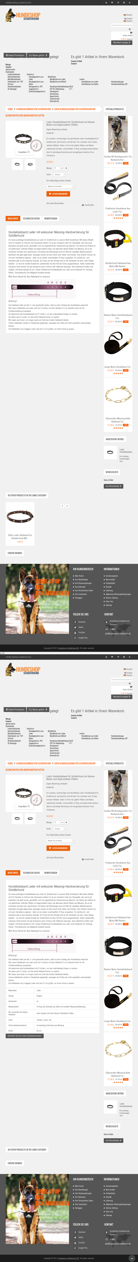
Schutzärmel (54, 98)
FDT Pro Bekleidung (57, 88)
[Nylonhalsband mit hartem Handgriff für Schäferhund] (118, 240)
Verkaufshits (110, 583)
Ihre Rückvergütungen (83, 583)
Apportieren (54, 96)
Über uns (109, 601)
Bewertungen (50, 218)
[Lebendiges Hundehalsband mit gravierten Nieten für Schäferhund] (20, 516)
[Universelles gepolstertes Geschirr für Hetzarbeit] (118, 134)
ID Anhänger (12, 88)
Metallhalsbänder (14, 79)
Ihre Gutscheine (81, 594)
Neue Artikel (110, 579)
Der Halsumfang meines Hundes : (59, 180)
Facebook (81, 622)
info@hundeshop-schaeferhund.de (118, 633)
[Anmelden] (129, 3)
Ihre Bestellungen (81, 579)
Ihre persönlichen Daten (84, 590)
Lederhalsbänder (14, 74)
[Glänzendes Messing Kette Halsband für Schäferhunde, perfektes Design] (118, 396)
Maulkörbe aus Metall (58, 81)
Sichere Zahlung (112, 598)
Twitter (80, 627)
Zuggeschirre (33, 88)
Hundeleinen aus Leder (90, 81)
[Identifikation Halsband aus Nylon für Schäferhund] (118, 292)
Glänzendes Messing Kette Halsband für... (118, 420)
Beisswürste (54, 101)
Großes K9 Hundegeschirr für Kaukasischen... (118, 158)
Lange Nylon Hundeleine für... (118, 366)
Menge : (49, 168)
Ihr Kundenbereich (83, 569)
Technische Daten (31, 218)
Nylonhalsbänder (14, 76)
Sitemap (109, 605)
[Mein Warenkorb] (118, 3)
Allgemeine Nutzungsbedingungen (118, 594)
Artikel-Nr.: (50, 133)
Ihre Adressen (80, 587)
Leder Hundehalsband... (126, 450)
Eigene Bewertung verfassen (56, 129)
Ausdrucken (89, 205)
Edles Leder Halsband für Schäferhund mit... (20, 537)
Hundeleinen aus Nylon (90, 84)
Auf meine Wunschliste (55, 203)
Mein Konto (79, 576)
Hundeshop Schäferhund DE (68, 648)
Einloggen (78, 598)
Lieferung (109, 590)
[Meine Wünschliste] (112, 3)
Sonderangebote (112, 576)
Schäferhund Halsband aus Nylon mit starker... (118, 265)
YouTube (81, 632)
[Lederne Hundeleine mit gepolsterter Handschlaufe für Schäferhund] (118, 186)
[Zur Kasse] (124, 3)
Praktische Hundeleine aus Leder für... (118, 210)
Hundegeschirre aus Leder (36, 78)
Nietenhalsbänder (14, 86)
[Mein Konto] (106, 3)
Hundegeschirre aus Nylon (36, 82)
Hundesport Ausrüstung (54, 92)
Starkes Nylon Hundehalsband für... (118, 317)
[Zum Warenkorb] (131, 33)
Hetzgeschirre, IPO (35, 86)
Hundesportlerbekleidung (59, 86)
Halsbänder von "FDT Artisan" (15, 82)
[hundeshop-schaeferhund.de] (25, 15)
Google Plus (82, 638)
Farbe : (49, 174)
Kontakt (108, 587)
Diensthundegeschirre (37, 91)
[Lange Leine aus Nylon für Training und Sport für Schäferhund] (118, 344)
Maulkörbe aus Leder (57, 79)
